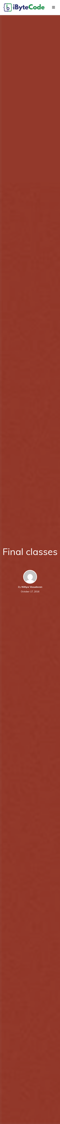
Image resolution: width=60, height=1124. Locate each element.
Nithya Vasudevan (32, 586)
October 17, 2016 (30, 591)
